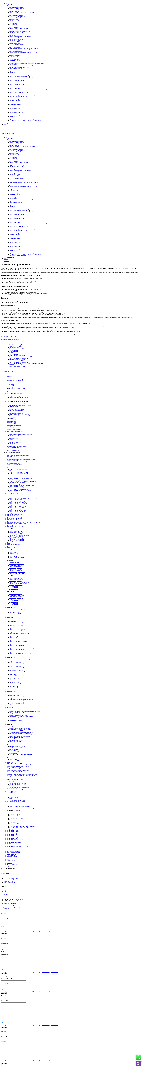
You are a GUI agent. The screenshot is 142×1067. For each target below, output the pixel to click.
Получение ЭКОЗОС (12, 519)
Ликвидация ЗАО (13, 438)
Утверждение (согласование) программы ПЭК (21, 699)
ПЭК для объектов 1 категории (17, 702)
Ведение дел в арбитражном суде (17, 9)
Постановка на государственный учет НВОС (20, 659)
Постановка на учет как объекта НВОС (19, 358)
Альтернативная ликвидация (16, 7)
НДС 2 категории (13, 587)
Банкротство (10, 376)
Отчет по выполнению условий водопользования (22, 826)
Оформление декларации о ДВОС (18, 746)
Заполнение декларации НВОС (17, 667)
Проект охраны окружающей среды (18, 69)
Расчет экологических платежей (17, 101)
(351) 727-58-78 (4, 130)
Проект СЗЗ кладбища (15, 636)
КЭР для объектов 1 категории (17, 799)
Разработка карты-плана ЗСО (16, 564)
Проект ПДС (12, 71)
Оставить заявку (5, 873)
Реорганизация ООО (14, 43)
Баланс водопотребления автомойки (18, 784)
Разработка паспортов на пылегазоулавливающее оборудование (25, 85)
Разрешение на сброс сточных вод (18, 96)
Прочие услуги (10, 123)
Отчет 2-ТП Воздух (14, 815)
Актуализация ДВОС (14, 749)
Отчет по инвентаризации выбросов (18, 489)
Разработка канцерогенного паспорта (18, 715)
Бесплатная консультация (14, 339)
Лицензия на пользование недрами (18, 53)
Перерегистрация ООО (15, 27)
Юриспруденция (11, 5)
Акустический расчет (14, 47)
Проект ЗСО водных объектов (17, 572)
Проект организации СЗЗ (15, 68)
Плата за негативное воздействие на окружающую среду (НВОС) (26, 363)
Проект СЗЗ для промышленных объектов (20, 653)
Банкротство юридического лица (15, 379)
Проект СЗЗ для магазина (15, 652)
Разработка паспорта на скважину (18, 713)
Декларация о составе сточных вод (18, 121)
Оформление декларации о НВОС (18, 359)
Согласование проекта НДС (16, 579)
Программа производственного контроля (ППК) (21, 65)
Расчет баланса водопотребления (17, 99)
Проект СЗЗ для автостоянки (16, 649)
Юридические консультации (16, 44)
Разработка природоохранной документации (18, 770)
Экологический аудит (14, 108)
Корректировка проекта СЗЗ (16, 632)
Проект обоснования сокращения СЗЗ (19, 67)
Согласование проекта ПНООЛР (17, 611)
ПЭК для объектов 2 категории (17, 703)
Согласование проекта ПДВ (16, 595)
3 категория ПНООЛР (15, 615)
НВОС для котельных (14, 677)
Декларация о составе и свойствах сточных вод (21, 829)
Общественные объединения (16, 410)
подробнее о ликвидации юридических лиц (20, 434)
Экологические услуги (15, 64)
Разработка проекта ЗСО (15, 562)
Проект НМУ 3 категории (16, 741)
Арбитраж (9, 863)
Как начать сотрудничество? (11, 878)
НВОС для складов (14, 678)
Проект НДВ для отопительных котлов (19, 535)
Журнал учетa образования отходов (18, 469)
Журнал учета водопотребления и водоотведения (21, 473)
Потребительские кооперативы (17, 411)
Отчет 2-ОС (12, 821)
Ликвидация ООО (14, 20)
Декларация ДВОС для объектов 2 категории (20, 754)
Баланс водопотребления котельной (18, 783)
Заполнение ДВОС (14, 751)
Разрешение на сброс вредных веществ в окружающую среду (24, 93)
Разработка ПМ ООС (14, 88)
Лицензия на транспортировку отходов (19, 501)
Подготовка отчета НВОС (16, 661)
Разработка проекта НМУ (15, 726)
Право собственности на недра (14, 518)
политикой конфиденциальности (50, 931)
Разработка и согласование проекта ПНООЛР (21, 77)
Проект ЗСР (10, 543)
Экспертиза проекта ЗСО (15, 568)
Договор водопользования (16, 51)
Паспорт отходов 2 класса (15, 719)
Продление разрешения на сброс (15, 526)
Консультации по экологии (13, 493)
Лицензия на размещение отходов (18, 506)
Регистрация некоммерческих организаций (20, 36)
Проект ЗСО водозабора (15, 570)
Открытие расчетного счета (16, 25)
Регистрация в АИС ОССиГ (14, 792)
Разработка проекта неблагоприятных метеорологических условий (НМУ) (28, 87)
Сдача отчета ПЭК (14, 91)
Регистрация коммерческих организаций (19, 397)
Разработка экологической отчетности (19, 111)
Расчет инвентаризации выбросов (18, 487)
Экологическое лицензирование (15, 839)
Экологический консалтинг (16, 112)
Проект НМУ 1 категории (16, 738)
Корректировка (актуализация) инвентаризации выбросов (24, 481)
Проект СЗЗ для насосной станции (18, 641)
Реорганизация (13, 443)
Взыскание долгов (14, 11)
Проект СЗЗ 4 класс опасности (17, 629)
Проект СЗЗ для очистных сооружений (19, 634)
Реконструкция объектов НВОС (17, 673)
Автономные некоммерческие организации (20, 405)
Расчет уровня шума (14, 100)
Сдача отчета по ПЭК (14, 695)
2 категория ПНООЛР (15, 613)
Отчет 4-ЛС (12, 819)
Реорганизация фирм (12, 856)
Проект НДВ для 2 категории (16, 539)
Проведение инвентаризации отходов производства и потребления (26, 119)
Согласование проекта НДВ (16, 532)
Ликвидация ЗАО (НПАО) (16, 17)
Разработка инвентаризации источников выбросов (22, 480)
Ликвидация (12, 440)
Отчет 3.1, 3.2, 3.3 (13, 825)
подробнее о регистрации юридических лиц (20, 396)
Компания (6, 1)
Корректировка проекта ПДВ (16, 348)
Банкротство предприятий (13, 377)
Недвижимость (10, 866)
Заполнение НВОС (14, 682)
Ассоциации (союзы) (14, 406)
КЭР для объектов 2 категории (17, 800)
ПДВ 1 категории (13, 350)
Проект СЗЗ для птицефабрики (17, 642)
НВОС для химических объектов (17, 681)
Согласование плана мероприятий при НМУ (20, 729)
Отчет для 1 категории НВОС (17, 662)
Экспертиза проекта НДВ (15, 534)
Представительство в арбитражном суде (19, 31)
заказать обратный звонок (7, 133)
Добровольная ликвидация (16, 15)
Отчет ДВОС (12, 750)
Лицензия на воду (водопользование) (18, 513)
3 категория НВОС (14, 687)
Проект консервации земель (14, 544)
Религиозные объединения (16, 413)
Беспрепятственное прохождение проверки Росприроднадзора (25, 120)
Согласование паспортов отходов (17, 103)
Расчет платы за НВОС (15, 683)
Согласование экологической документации (20, 105)
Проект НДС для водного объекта (18, 583)
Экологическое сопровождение (17, 117)
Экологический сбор (14, 115)
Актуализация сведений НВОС (17, 360)
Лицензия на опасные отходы (16, 507)
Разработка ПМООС (14, 759)
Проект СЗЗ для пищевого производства (19, 654)
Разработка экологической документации (17, 768)
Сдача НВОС (12, 674)
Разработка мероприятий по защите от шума (20, 81)
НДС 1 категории (13, 586)
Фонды (11, 418)
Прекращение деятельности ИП (17, 32)
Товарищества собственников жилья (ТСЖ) (20, 415)
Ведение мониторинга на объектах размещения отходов (23, 48)
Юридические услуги (9, 881)
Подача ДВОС (13, 753)
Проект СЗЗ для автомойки (16, 646)
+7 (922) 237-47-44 (15, 902)
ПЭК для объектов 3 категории (17, 704)
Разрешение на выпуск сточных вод (16, 772)
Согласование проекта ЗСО (16, 565)
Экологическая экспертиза (16, 113)
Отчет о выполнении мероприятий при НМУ (20, 734)
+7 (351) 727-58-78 (13, 900)
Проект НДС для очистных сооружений (19, 582)
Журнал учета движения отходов (17, 470)
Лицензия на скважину (15, 55)
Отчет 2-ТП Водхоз (14, 817)
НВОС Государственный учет (17, 364)
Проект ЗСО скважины (15, 569)
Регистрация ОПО (11, 791)
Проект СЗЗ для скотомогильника (18, 644)
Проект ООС (10, 762)
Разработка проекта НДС (15, 578)
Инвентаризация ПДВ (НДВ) (16, 486)
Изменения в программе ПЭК (17, 700)
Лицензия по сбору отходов (16, 499)
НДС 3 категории (13, 589)
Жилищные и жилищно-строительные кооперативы (22, 407)
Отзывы (6, 125)
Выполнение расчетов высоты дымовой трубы (21, 49)
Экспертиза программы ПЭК (16, 696)
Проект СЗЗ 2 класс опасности (17, 626)
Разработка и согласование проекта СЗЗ (19, 79)
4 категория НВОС (14, 689)
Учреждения (12, 417)
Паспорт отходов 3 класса (15, 720)
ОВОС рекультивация (15, 555)
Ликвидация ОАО (14, 19)
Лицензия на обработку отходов (17, 502)
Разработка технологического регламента (19, 806)
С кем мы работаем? (9, 879)
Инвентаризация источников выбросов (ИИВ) (21, 356)
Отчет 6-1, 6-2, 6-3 (14, 823)
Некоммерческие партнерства (16, 409)
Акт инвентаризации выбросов (17, 482)
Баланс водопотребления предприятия (19, 787)
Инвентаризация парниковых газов (18, 484)
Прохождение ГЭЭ (14, 72)
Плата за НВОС (13, 675)
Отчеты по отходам (14, 59)
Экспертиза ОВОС (14, 553)
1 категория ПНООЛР (15, 612)
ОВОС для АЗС (13, 556)
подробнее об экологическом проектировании (18, 455)
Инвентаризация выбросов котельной (19, 491)
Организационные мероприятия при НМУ (20, 733)
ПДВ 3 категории (13, 352)
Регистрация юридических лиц (17, 39)
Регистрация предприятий (13, 855)
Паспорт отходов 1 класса (15, 717)
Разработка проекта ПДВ (15, 345)
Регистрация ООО (14, 37)
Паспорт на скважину (14, 60)
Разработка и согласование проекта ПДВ (19, 76)
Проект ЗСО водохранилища (16, 573)
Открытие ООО (13, 24)
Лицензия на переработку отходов (18, 510)
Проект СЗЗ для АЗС (14, 637)
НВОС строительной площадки (17, 679)
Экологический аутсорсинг (16, 109)
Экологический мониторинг (14, 842)
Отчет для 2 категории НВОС (17, 663)
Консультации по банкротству (17, 16)
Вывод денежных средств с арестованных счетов (21, 13)
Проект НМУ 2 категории (16, 740)
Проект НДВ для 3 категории (16, 540)
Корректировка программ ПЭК (17, 698)
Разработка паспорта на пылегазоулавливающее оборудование (25, 711)
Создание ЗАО (10, 858)
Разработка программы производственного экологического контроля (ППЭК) (29, 89)
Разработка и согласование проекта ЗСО (19, 73)
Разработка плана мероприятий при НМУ (20, 728)
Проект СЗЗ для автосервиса (16, 645)
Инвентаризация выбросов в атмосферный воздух (22, 485)
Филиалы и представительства (14, 429)
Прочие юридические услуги (14, 450)
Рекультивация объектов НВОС (17, 671)
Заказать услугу (5, 336)
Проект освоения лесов (12, 546)
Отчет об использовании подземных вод (19, 827)
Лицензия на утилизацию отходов (18, 503)
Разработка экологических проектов (18, 92)
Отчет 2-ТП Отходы (14, 814)
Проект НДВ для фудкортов (16, 536)
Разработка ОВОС (14, 83)
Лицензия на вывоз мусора (16, 509)
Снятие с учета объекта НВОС (17, 670)
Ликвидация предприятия (13, 852)
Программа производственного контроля (17, 523)
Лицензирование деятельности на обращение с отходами (23, 52)
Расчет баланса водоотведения (17, 97)
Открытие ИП (13, 23)
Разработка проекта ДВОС (16, 747)
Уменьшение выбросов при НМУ (17, 737)
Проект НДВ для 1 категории (16, 538)
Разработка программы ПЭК (16, 694)
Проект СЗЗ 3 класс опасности (17, 628)
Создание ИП (10, 426)
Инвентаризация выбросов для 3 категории (20, 490)
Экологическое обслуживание (14, 841)
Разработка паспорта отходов (16, 84)
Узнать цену (4, 339)
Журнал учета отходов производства (18, 472)
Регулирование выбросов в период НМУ (19, 736)
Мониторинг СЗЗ (13, 56)
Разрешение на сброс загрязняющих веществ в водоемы (23, 95)
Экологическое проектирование (12, 883)
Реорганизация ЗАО (14, 40)
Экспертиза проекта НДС (15, 581)
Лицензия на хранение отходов (17, 511)
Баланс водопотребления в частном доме (19, 785)
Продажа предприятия (15, 33)
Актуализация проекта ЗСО (16, 566)
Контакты (6, 127)
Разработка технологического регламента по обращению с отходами (26, 808)
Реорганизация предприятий (14, 425)
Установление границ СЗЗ (16, 622)
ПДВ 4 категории (13, 354)
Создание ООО (10, 427)
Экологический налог (12, 834)
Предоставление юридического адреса (19, 29)
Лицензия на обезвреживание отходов (19, 505)
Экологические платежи (15, 107)
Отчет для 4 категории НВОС (17, 666)
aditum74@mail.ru (11, 903)
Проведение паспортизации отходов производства (22, 716)
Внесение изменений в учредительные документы (22, 12)
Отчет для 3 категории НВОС (17, 665)
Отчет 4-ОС (12, 822)
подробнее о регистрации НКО (17, 403)
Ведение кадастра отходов (13, 460)
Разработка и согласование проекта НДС (19, 75)
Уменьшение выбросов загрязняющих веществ (21, 732)
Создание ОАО (10, 859)
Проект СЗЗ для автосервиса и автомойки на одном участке (24, 648)
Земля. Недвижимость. (12, 864)
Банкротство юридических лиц (17, 8)
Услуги (5, 3)
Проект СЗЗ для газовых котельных (18, 640)
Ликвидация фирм (11, 854)
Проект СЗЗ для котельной (16, 638)
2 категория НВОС (14, 686)
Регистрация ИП (13, 35)
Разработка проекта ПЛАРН (14, 767)
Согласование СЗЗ (14, 621)
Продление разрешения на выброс (15, 525)
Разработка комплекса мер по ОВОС (18, 80)
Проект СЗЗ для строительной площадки (19, 650)
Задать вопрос (12, 336)
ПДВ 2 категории (13, 351)
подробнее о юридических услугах (15, 373)
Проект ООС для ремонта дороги (15, 763)
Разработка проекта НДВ (15, 531)
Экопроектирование (12, 45)
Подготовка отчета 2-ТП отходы (17, 61)
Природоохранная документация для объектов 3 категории (21, 764)
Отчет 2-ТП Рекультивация (16, 818)
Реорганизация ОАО (14, 41)
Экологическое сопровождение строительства (18, 846)
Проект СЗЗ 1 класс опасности (17, 625)
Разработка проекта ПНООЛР (17, 609)
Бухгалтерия (10, 4)
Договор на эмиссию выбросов (17, 355)
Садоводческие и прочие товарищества (19, 414)
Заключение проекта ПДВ (16, 347)
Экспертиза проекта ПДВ (15, 346)
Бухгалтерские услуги (9, 368)
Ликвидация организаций (13, 851)
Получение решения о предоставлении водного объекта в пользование (27, 63)
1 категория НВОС (14, 685)
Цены (5, 124)
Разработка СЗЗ (13, 620)
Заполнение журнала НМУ (16, 730)
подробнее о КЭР (13, 797)
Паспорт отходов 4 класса (15, 721)
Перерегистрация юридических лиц (18, 28)
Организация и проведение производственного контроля (23, 57)
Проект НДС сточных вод (16, 585)
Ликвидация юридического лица (17, 21)
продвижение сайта (6, 908)
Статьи (5, 893)
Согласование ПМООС (15, 104)
